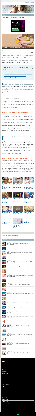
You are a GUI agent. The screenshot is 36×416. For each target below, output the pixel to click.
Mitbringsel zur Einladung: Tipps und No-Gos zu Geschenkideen (17, 185)
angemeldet (6, 235)
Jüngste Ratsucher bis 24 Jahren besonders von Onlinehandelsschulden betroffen (19, 335)
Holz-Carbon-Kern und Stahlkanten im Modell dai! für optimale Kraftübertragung (18, 326)
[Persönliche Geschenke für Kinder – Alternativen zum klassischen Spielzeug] (29, 180)
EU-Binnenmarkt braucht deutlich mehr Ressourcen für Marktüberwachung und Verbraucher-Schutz (20, 276)
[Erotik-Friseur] (7, 209)
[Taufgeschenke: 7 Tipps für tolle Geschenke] (7, 219)
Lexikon (3, 386)
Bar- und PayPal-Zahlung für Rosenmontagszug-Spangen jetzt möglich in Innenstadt (20, 312)
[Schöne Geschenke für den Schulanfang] (18, 195)
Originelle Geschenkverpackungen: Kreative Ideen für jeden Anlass (6, 186)
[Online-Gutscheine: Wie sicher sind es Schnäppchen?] (29, 195)
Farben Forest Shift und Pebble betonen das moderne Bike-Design (18, 284)
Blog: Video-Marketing (5, 399)
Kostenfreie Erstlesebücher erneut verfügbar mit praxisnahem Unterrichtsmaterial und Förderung (18, 248)
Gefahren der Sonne (24, 142)
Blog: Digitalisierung (5, 401)
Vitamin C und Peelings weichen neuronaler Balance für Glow (18, 270)
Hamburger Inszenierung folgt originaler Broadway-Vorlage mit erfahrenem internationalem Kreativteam (18, 267)
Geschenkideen (32, 52)
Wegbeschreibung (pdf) (5, 373)
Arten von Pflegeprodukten (15, 86)
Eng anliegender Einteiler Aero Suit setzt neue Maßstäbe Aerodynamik (19, 302)
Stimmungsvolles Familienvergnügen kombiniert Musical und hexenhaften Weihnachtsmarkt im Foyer (20, 262)
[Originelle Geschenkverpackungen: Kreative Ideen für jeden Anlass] (7, 180)
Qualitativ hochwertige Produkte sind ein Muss (14, 77)
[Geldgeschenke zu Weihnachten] (29, 219)
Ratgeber (3, 388)
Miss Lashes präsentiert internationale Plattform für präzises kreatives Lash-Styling (18, 289)
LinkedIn (3, 406)
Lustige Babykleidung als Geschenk (17, 226)
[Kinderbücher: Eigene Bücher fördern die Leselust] (7, 195)
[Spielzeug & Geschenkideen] (18, 8)
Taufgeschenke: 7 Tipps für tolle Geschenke (6, 222)
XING (3, 408)
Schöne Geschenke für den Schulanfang (17, 200)
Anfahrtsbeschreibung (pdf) (5, 367)
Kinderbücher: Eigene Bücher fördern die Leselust (6, 200)
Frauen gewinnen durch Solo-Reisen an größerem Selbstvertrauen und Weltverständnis (19, 348)
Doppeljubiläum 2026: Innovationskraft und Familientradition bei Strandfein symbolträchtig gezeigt (19, 257)
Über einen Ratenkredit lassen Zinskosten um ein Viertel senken (18, 320)
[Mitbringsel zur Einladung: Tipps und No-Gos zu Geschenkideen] (18, 180)
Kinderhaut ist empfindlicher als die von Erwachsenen (15, 72)
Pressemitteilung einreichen (6, 384)
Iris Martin (5, 52)
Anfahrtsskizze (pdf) (4, 369)
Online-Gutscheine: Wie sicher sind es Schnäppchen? (28, 200)
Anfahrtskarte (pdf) (4, 371)
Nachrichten (3, 390)
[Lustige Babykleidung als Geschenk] (18, 221)
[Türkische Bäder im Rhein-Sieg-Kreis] (18, 209)
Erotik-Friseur (6, 212)
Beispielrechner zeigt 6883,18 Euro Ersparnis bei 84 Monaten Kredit (19, 307)
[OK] (34, 413)
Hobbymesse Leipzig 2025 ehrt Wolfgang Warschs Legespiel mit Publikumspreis (18, 344)
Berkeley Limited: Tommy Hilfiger (28, 214)
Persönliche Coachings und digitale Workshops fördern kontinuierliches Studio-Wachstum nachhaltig (20, 244)
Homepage (3, 364)
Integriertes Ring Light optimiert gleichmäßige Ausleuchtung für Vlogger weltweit (19, 353)
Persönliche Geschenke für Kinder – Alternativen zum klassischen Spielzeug (28, 186)
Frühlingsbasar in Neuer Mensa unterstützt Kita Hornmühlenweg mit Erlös (20, 293)
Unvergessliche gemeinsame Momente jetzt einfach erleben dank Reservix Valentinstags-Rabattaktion (20, 317)
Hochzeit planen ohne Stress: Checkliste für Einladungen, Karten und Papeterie (19, 253)
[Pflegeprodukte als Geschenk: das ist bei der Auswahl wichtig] (18, 41)
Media (3, 382)
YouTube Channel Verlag (5, 403)
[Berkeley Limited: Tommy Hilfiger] (29, 209)
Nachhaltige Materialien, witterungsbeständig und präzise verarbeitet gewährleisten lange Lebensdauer (20, 330)
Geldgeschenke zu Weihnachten (28, 222)
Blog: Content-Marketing (5, 397)
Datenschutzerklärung (5, 375)
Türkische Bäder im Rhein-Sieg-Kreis (17, 214)
